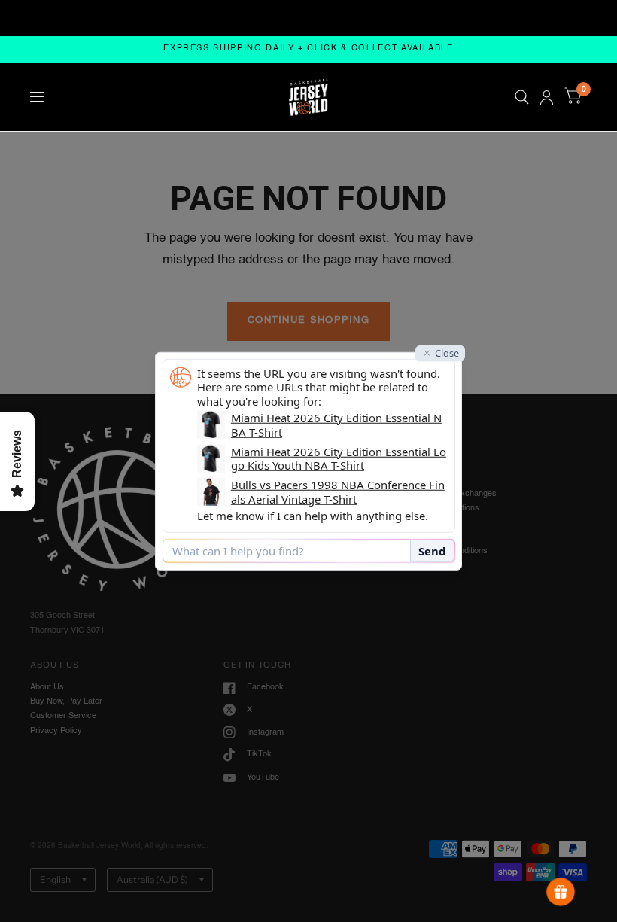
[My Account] (546, 97)
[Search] (521, 97)
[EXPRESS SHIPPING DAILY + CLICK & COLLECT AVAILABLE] (308, 49)
